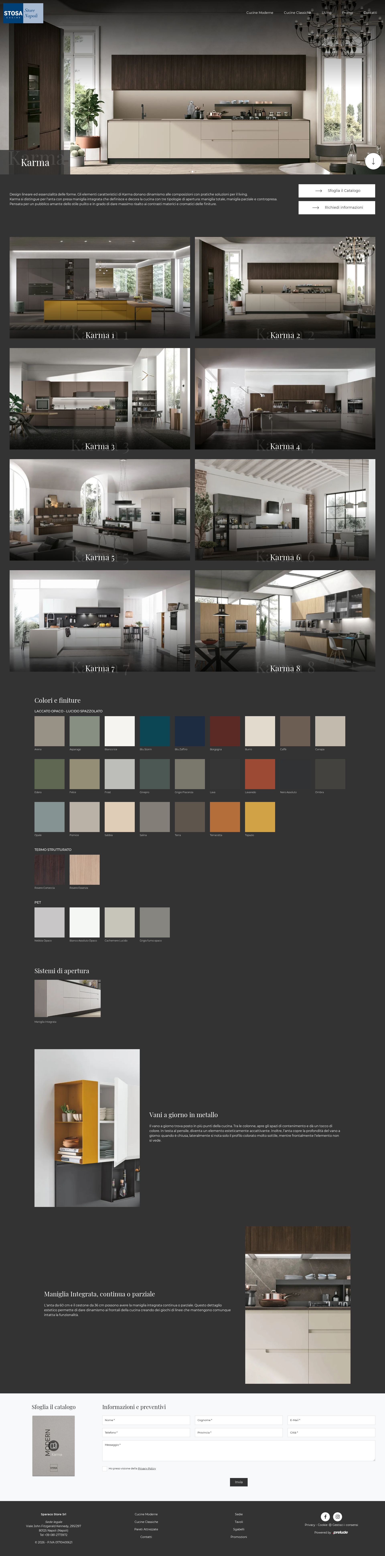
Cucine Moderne (259, 13)
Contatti (370, 13)
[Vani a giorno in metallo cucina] (87, 1128)
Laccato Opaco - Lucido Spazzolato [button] (68, 711)
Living (326, 13)
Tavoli (239, 1522)
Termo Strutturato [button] (52, 850)
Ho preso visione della (132, 1468)
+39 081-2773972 (56, 1535)
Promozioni (239, 1537)
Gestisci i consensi (345, 1525)
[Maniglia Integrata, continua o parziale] (298, 1305)
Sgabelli (238, 1529)
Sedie (239, 1514)
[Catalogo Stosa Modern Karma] (53, 1446)
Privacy (310, 1525)
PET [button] (37, 902)
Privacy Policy (147, 1468)
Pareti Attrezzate (146, 1529)
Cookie (322, 1525)
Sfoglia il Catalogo (343, 190)
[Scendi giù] (373, 161)
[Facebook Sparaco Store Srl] (325, 1516)
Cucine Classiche (297, 13)
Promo (347, 13)
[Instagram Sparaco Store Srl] (337, 1516)
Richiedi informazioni (343, 207)
